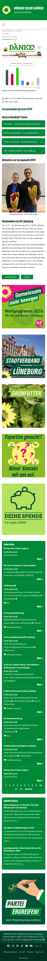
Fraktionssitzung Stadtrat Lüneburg (20, 745)
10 (40, 785)
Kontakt (22, 952)
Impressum (39, 952)
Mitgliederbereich (10, 952)
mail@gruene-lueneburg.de (32, 939)
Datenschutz (23, 958)
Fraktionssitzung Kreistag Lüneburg (20, 691)
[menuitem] (10, 952)
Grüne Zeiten (9, 544)
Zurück (27, 277)
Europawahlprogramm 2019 (17, 109)
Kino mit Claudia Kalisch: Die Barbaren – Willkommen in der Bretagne (22, 666)
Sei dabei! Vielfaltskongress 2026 (19, 827)
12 (21, 789)
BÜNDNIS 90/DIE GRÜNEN (28, 8)
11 (16, 789)
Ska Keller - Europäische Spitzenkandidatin (22, 124)
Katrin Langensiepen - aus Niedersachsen (21, 132)
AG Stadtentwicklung (13, 718)
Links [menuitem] (37, 946)
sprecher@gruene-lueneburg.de (17, 623)
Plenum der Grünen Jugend (16, 548)
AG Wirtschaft (10, 585)
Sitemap (30, 952)
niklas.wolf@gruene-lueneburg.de (18, 647)
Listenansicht (10, 277)
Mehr (39, 559)
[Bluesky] (26, 946)
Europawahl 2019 (9, 39)
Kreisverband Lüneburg (12, 31)
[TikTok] (22, 946)
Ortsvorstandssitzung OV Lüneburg (19, 637)
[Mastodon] (17, 946)
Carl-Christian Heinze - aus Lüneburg (19, 150)
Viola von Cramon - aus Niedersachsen (20, 141)
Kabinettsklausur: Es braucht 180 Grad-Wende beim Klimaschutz (21, 806)
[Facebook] (8, 946)
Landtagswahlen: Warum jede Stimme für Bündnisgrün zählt (22, 849)
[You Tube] (31, 946)
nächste (28, 789)
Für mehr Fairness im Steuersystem (20, 565)
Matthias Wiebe (24, 701)
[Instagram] (13, 946)
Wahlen (5, 34)
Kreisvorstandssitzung (14, 613)
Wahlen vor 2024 (9, 36)
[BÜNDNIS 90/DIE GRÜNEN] (6, 10)
